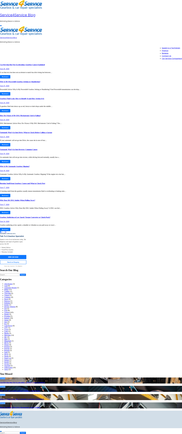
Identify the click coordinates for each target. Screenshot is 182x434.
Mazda (6, 333)
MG (5, 337)
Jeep (5, 322)
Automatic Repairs (10, 288)
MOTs (6, 343)
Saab (5, 352)
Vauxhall (7, 366)
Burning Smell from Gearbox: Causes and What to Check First (22, 183)
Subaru (6, 360)
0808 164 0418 (13, 257)
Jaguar (6, 320)
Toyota (6, 364)
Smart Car (7, 358)
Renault (6, 350)
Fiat (5, 308)
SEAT (6, 354)
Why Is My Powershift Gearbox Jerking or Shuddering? (20, 82)
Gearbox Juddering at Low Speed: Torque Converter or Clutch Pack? (25, 217)
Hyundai (7, 316)
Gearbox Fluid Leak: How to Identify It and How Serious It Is (22, 98)
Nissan (6, 345)
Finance (165, 50)
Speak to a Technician (171, 48)
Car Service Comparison (172, 58)
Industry (7, 318)
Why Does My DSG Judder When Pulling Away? (17, 200)
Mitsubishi (7, 341)
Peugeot (7, 346)
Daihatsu (7, 303)
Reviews (165, 53)
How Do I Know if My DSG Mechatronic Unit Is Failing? (20, 116)
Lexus (6, 329)
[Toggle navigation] (1, 25)
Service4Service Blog (17, 15)
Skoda (6, 356)
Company (7, 297)
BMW (6, 289)
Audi (6, 286)
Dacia (6, 299)
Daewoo (7, 301)
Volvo (6, 369)
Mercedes (7, 335)
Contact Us (166, 56)
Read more (5, 77)
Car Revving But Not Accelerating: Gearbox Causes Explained (22, 65)
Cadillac (7, 291)
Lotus (6, 331)
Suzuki (6, 362)
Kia (5, 324)
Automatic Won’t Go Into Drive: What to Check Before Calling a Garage (26, 132)
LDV (6, 327)
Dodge (6, 305)
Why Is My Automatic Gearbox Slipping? (15, 166)
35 (5, 232)
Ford (5, 310)
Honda (6, 314)
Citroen (6, 295)
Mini (5, 339)
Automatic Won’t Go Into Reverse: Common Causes (18, 149)
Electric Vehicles (9, 307)
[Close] (1, 431)
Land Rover (8, 326)
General (6, 312)
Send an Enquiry (13, 262)
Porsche (6, 348)
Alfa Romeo (8, 284)
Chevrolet (7, 293)
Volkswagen (8, 367)
